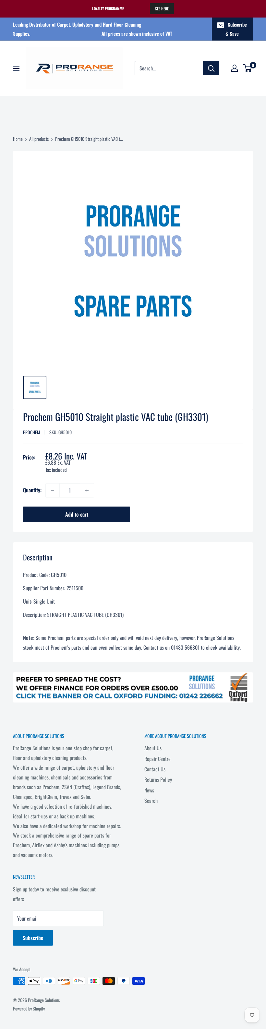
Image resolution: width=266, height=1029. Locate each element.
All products (39, 138)
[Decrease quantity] (52, 490)
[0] (248, 68)
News (149, 790)
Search (151, 800)
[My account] (234, 68)
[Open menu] (16, 68)
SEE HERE (162, 8)
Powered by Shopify (29, 1008)
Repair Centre (157, 759)
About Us (153, 748)
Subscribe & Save (236, 29)
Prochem (31, 432)
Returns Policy (158, 779)
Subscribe (33, 938)
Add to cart (76, 514)
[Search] (211, 68)
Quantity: (32, 490)
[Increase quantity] (87, 490)
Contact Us (154, 769)
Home (18, 138)
